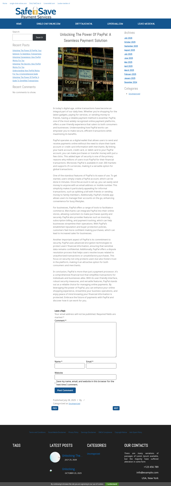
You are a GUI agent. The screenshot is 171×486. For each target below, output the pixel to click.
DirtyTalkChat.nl (35, 3)
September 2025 (131, 46)
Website (59, 372)
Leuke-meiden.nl (64, 3)
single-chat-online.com (18, 3)
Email (89, 361)
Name (58, 361)
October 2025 (129, 42)
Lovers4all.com (49, 3)
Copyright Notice (121, 432)
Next (116, 408)
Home (5, 3)
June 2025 (128, 58)
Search (16, 31)
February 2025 (130, 74)
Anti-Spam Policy (136, 432)
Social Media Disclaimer (57, 432)
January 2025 (129, 78)
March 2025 (129, 70)
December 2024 (130, 82)
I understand (112, 484)
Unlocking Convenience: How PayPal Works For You (71, 469)
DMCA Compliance (105, 432)
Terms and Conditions (37, 432)
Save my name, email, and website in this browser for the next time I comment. (85, 383)
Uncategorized (74, 403)
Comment (60, 320)
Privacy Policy (73, 432)
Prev (55, 408)
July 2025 (128, 54)
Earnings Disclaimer (88, 432)
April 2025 (128, 66)
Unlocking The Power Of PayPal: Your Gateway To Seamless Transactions (73, 455)
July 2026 (128, 38)
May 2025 (128, 62)
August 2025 (129, 50)
